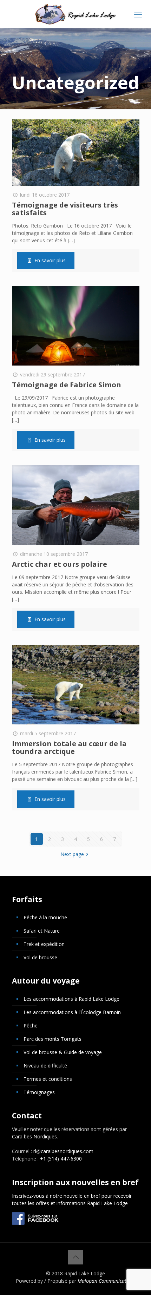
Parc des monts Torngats (52, 1039)
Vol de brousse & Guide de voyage (63, 1052)
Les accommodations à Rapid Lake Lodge (71, 998)
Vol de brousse (40, 957)
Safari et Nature (42, 930)
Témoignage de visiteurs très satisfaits (65, 208)
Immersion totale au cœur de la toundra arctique (69, 747)
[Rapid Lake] (75, 14)
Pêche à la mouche (45, 917)
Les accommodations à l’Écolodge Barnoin (72, 1012)
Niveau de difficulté (45, 1065)
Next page (72, 854)
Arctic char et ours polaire (59, 564)
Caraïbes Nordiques (34, 1136)
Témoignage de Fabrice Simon (66, 384)
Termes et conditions (48, 1079)
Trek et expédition (44, 944)
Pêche (31, 1025)
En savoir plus (50, 260)
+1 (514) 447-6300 (61, 1158)
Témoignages (39, 1092)
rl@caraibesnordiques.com (63, 1151)
